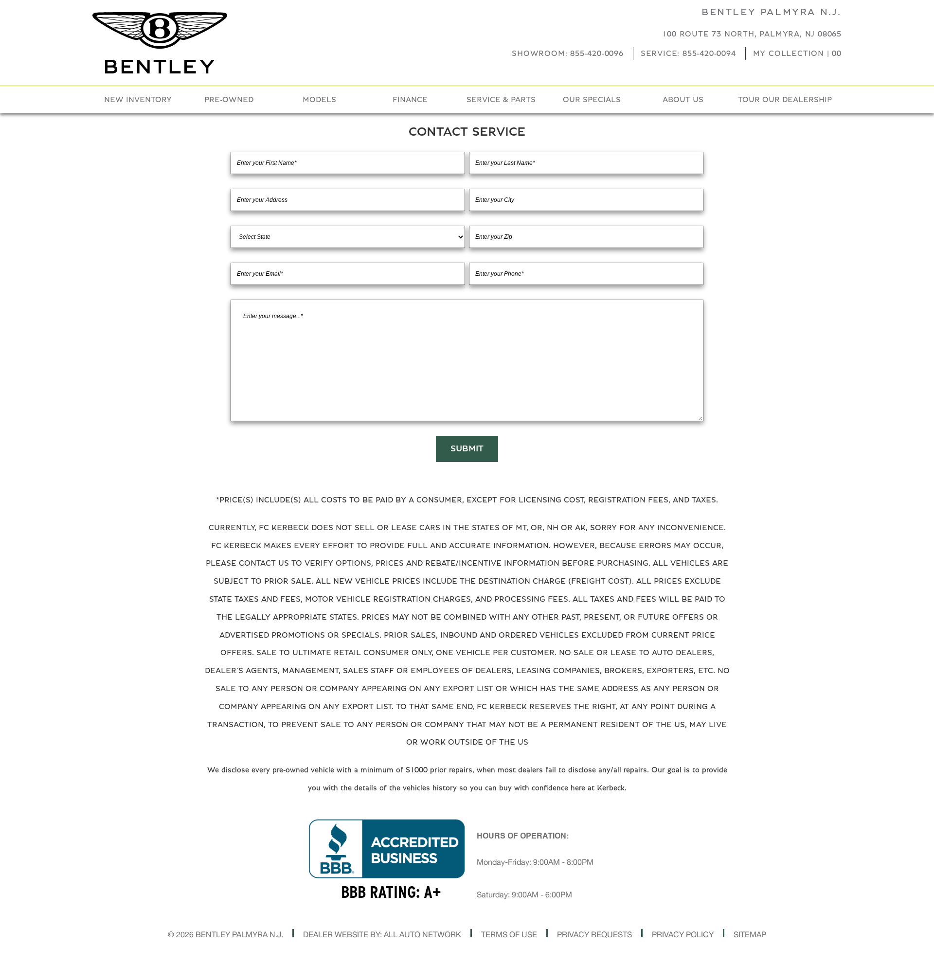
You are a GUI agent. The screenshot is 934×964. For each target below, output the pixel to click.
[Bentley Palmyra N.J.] (159, 42)
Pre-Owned (228, 100)
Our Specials (592, 100)
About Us (683, 100)
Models (319, 100)
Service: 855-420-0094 (688, 53)
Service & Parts (501, 100)
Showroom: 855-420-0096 (568, 53)
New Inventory (138, 100)
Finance (410, 100)
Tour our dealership (785, 100)
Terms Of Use (509, 934)
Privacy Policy (683, 934)
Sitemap (750, 934)
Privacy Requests (594, 934)
